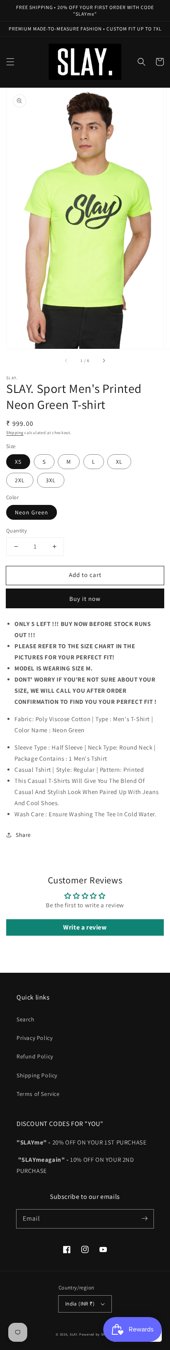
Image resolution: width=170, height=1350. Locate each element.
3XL (51, 480)
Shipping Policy (37, 1075)
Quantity (16, 530)
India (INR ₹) (79, 1303)
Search (26, 1019)
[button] (10, 62)
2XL (20, 480)
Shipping (15, 432)
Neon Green (31, 512)
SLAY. (74, 1334)
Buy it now (85, 599)
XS (18, 461)
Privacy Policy (34, 1038)
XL (119, 461)
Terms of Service (38, 1094)
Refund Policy (35, 1056)
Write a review (84, 927)
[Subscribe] (144, 1219)
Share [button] (23, 834)
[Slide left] (66, 360)
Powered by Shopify (96, 1334)
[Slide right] (103, 360)
